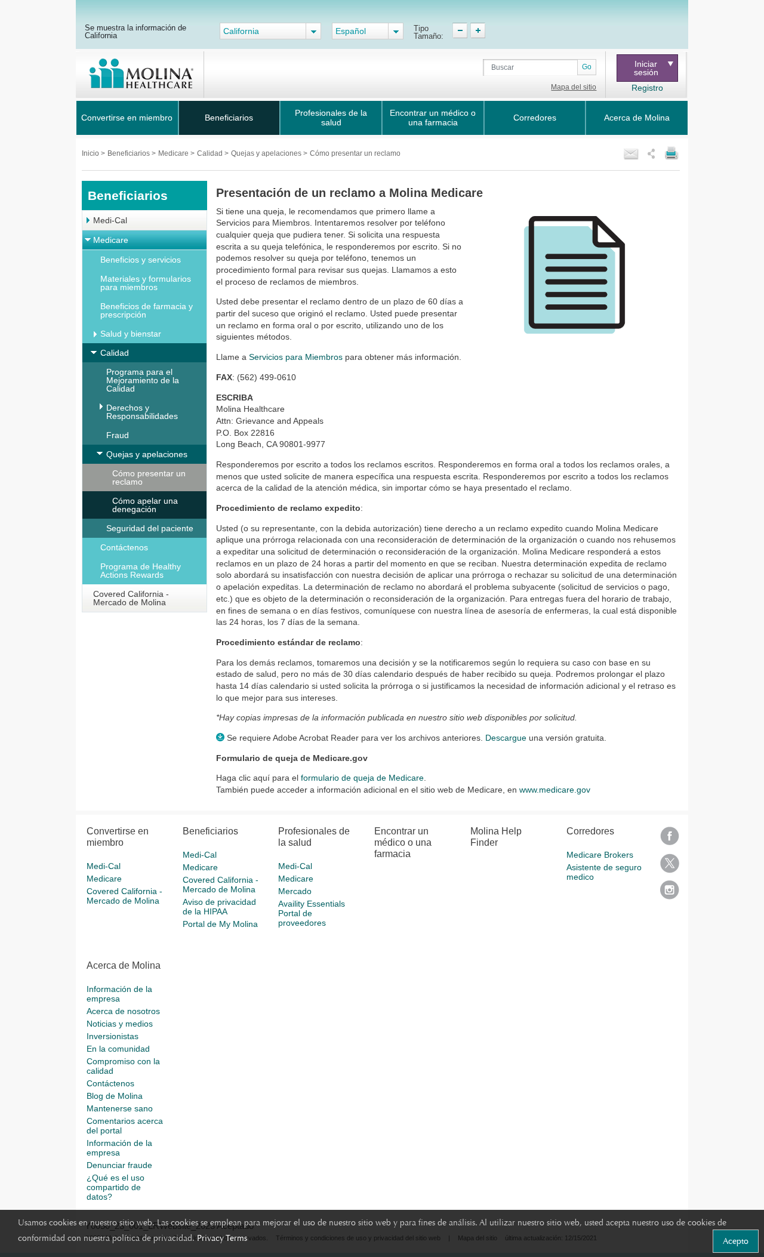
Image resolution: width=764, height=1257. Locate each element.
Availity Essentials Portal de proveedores (311, 913)
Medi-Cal (110, 220)
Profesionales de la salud (331, 117)
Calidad (210, 153)
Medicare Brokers (599, 854)
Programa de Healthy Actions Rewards (140, 571)
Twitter (669, 867)
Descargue (505, 738)
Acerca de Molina (637, 117)
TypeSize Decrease (459, 30)
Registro (647, 88)
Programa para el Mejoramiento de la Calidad (142, 380)
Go (587, 67)
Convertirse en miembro (126, 117)
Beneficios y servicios (140, 259)
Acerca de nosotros (123, 1011)
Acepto (735, 1241)
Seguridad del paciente (149, 528)
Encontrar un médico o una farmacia (433, 117)
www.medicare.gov (554, 789)
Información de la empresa (119, 993)
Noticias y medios (120, 1023)
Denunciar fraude (119, 1165)
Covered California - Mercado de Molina (131, 598)
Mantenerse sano (120, 1108)
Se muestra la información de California (135, 31)
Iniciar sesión (646, 68)
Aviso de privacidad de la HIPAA (219, 906)
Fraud (117, 435)
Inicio (91, 153)
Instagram (669, 893)
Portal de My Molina (220, 924)
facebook (669, 840)
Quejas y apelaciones (267, 153)
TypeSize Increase (477, 30)
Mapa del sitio (573, 87)
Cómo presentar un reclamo (149, 477)
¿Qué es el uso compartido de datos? (115, 1187)
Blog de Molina (115, 1096)
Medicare (174, 153)
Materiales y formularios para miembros (145, 283)
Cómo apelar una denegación (145, 505)
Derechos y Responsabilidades (142, 412)
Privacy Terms (222, 1238)
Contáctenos (124, 547)
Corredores (534, 117)
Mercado (295, 891)
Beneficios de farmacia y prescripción (146, 310)
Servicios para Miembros (296, 357)
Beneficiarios (229, 117)
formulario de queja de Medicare (362, 777)
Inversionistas (112, 1036)
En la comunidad (118, 1048)
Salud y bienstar (130, 333)
